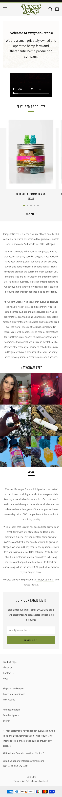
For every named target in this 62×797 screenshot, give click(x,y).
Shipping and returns (13, 688)
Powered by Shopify (40, 781)
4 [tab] (34, 205)
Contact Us (8, 672)
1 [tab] (24, 205)
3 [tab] (31, 205)
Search (6, 720)
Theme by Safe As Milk (22, 781)
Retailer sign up (11, 715)
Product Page (10, 661)
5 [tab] (38, 205)
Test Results (9, 699)
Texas (39, 579)
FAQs (5, 678)
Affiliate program (11, 709)
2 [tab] (27, 205)
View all (30, 213)
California (48, 579)
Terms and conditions (14, 694)
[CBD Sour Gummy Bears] (31, 152)
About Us (7, 667)
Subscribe (29, 640)
